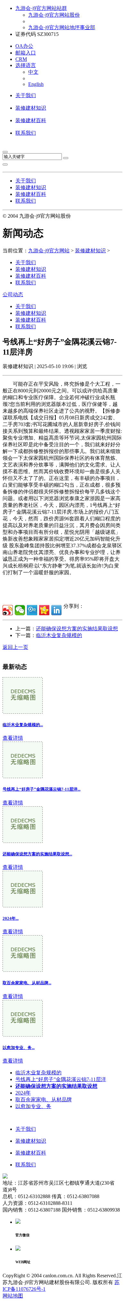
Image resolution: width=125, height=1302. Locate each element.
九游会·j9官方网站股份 (54, 15)
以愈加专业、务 (33, 1106)
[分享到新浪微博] (8, 610)
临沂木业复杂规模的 (59, 635)
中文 (33, 72)
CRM (21, 59)
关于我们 (25, 95)
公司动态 (13, 294)
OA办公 (24, 46)
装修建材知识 (30, 108)
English (36, 84)
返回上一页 (15, 647)
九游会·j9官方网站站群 (41, 8)
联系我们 (25, 133)
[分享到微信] (20, 610)
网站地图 (13, 1295)
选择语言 (25, 65)
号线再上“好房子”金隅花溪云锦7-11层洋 (60, 1079)
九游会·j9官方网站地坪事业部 (61, 27)
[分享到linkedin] (56, 610)
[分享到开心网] (44, 610)
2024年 (23, 1093)
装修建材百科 (30, 120)
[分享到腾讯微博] (32, 610)
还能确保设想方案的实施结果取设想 (77, 628)
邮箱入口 (25, 52)
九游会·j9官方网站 (49, 250)
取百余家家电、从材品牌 (43, 1099)
